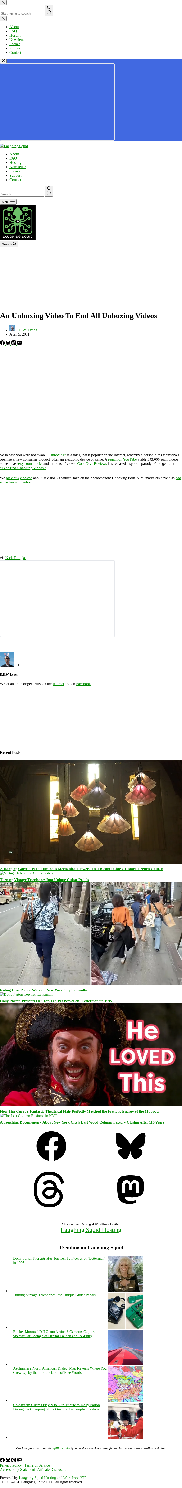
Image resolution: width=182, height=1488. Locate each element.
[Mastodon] (130, 1206)
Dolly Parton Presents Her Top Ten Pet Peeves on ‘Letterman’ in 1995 (56, 1001)
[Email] (19, 344)
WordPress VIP (74, 1478)
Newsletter (17, 167)
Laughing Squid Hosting (91, 1229)
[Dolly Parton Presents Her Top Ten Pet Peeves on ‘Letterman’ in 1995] (26, 994)
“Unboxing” (57, 455)
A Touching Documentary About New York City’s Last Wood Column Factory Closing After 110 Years (82, 1122)
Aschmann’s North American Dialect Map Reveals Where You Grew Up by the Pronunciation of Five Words (60, 1370)
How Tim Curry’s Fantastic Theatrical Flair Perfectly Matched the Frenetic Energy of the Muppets (79, 1111)
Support (15, 175)
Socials (14, 171)
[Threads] (14, 344)
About (14, 154)
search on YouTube (122, 459)
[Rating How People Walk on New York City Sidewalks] (91, 983)
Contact (15, 180)
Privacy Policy (11, 1465)
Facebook (83, 684)
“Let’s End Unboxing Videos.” (23, 468)
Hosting (15, 163)
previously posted (19, 478)
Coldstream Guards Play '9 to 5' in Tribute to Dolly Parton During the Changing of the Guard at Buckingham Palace (56, 1407)
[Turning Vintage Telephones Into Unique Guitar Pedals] (26, 873)
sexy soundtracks (29, 464)
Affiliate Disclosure (51, 1470)
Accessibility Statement (17, 1470)
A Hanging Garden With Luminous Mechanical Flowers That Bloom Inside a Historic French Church (81, 869)
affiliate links (61, 1448)
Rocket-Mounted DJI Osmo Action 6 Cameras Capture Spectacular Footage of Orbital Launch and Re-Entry (54, 1334)
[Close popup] (3, 61)
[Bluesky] (8, 344)
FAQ (13, 158)
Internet (58, 684)
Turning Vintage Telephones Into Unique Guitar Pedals (44, 880)
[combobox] (22, 194)
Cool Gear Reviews (92, 464)
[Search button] (49, 191)
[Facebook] (3, 344)
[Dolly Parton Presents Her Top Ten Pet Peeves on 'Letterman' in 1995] (125, 1291)
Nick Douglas (15, 558)
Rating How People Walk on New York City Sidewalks (43, 990)
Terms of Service (37, 1465)
